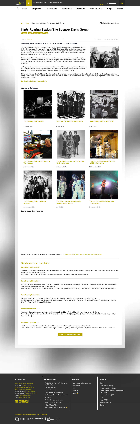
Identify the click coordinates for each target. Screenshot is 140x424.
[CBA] (16, 401)
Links (102, 397)
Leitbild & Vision (50, 387)
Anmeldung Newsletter (108, 388)
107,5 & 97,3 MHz (24, 397)
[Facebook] (23, 401)
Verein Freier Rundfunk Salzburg (24, 383)
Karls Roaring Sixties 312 (30, 309)
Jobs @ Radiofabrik (51, 405)
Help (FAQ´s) (104, 400)
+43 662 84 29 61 (29, 391)
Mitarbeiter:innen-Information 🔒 (56, 407)
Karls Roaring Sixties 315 (30, 267)
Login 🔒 (75, 393)
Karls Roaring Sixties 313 (30, 295)
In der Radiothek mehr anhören (70, 334)
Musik (46, 33)
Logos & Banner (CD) (107, 395)
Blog (27, 23)
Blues (30, 33)
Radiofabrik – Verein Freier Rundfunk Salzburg (56, 384)
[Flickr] (20, 401)
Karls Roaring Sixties (38, 33)
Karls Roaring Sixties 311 (30, 322)
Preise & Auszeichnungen (54, 400)
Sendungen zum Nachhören (35, 263)
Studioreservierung (106, 386)
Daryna (29, 39)
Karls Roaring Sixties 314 (30, 281)
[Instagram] (26, 401)
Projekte (48, 397)
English (102, 405)
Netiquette (76, 386)
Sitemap (75, 391)
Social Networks (105, 402)
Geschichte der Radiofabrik (54, 392)
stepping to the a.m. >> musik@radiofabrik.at (48, 2)
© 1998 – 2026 (26, 385)
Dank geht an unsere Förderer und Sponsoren (31, 415)
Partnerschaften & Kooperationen (56, 395)
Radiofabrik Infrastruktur (53, 402)
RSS (73, 388)
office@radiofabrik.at (24, 395)
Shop (101, 383)
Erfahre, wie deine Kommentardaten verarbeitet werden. (82, 254)
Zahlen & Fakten (50, 390)
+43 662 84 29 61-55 (30, 393)
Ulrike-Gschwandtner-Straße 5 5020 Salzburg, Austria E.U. (24, 388)
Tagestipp (24, 33)
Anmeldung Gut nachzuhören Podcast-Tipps (112, 391)
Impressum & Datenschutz (81, 383)
